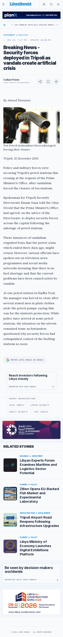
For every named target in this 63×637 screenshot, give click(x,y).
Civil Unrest (16, 405)
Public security (18, 412)
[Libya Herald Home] (20, 4)
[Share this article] (40, 81)
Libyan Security (39, 405)
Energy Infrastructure (22, 398)
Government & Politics (15, 35)
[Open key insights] (56, 81)
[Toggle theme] (58, 4)
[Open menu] (3, 4)
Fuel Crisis (41, 412)
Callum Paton (11, 79)
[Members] (44, 4)
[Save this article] (48, 81)
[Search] (51, 4)
